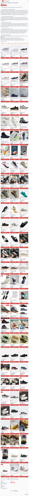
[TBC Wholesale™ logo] (2, 1)
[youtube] (14, 482)
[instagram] (12, 482)
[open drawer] (1, 1)
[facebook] (11, 482)
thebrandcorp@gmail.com (4, 488)
